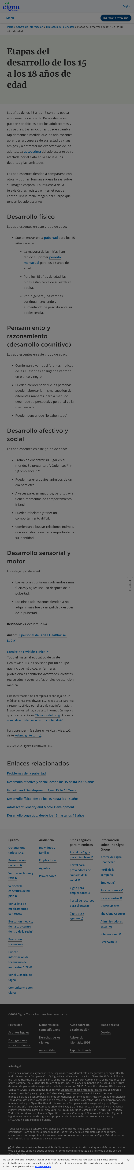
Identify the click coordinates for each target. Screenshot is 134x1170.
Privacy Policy (43, 1166)
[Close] (128, 1160)
